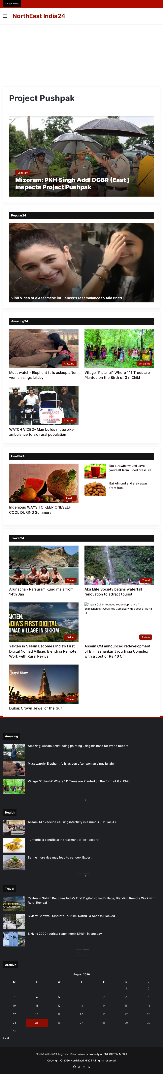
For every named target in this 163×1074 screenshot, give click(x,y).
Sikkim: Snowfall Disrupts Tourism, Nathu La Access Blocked (71, 916)
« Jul (6, 1037)
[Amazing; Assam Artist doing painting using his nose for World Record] (14, 751)
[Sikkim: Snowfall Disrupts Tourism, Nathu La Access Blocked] (14, 921)
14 (104, 1005)
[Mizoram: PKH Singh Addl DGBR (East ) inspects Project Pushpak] (81, 156)
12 (59, 1005)
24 (14, 1022)
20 (81, 1014)
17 (14, 1014)
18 (36, 1014)
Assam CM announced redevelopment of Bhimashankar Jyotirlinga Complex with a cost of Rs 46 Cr (117, 651)
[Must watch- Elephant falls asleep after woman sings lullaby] (14, 768)
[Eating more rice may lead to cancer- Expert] (14, 862)
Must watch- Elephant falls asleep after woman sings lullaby (71, 763)
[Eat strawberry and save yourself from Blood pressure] (95, 471)
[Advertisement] (81, 53)
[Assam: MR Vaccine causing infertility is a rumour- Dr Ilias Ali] (14, 827)
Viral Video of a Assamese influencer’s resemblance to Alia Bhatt (66, 298)
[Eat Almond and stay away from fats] (95, 488)
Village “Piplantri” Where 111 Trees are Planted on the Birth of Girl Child (79, 781)
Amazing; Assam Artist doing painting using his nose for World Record (78, 746)
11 (37, 1005)
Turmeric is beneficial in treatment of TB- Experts (63, 840)
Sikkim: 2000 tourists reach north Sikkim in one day (65, 934)
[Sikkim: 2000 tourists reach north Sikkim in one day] (14, 939)
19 (59, 1014)
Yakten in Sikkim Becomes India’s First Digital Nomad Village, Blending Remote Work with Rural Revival (43, 651)
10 (14, 1005)
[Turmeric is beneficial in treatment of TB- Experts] (14, 845)
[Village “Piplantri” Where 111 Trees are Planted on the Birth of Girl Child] (14, 786)
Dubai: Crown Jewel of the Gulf (36, 708)
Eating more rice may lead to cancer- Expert (60, 857)
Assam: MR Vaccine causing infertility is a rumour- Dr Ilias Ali (72, 822)
